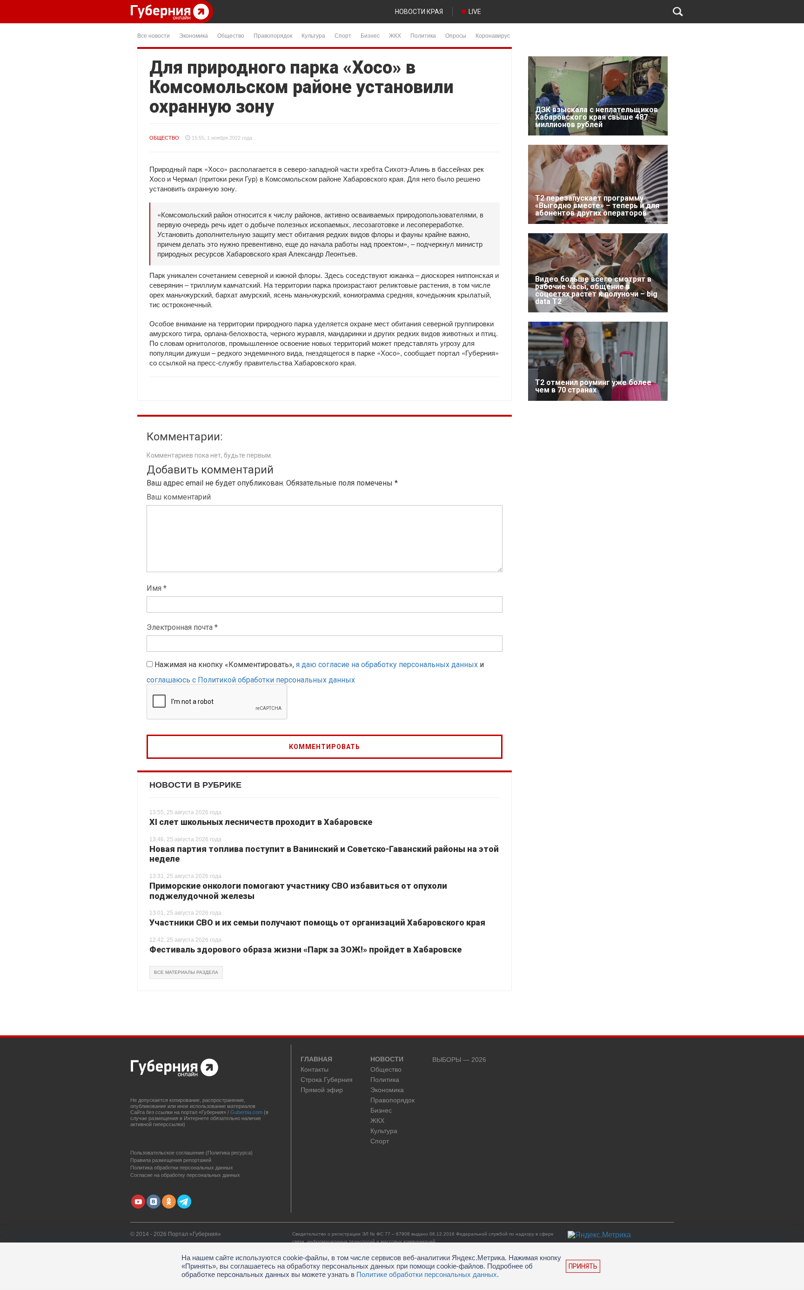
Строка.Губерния (327, 1079)
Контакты (314, 1069)
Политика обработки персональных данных (181, 1167)
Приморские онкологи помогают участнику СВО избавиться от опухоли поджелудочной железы (298, 891)
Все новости (153, 35)
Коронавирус (493, 35)
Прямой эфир (322, 1090)
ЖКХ (395, 35)
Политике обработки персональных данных (426, 1274)
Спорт (343, 35)
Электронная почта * (182, 627)
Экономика (193, 35)
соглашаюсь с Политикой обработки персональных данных (251, 679)
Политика (423, 35)
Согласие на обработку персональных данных (185, 1175)
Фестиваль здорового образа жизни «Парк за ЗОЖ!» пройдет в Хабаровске (305, 949)
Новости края (419, 11)
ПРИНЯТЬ (583, 1266)
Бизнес (370, 35)
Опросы (455, 35)
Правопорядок (273, 35)
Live (475, 11)
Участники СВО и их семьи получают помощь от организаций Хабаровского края (317, 922)
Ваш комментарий (179, 497)
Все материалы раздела (186, 972)
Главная (316, 1059)
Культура (313, 35)
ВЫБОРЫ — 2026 (459, 1059)
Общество (230, 35)
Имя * (157, 588)
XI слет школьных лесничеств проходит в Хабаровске (260, 822)
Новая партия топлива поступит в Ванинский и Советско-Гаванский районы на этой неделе (324, 854)
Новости (386, 1059)
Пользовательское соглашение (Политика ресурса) (191, 1152)
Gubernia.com (246, 1112)
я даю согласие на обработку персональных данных (387, 664)
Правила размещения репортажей (170, 1160)
